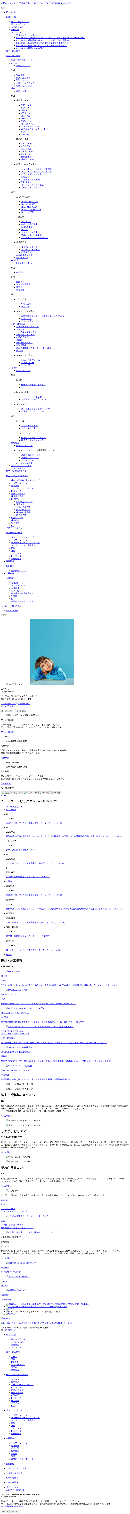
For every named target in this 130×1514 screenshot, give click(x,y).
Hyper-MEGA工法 (29, 207)
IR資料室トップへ (24, 502)
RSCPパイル (26, 151)
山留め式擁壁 (22, 337)
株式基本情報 (17, 496)
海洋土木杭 (26, 157)
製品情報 (20, 75)
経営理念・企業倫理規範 (22, 593)
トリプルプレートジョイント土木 (36, 171)
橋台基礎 (20, 290)
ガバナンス (16, 553)
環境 (13, 548)
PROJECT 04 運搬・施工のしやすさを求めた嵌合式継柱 (41, 46)
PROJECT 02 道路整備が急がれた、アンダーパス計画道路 (42, 40)
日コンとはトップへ (20, 22)
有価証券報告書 (23, 507)
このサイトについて (15, 1490)
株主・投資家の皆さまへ (17, 1375)
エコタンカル (27, 460)
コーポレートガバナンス (22, 488)
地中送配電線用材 (24, 342)
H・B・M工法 (27, 212)
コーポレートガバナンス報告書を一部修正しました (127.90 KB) (35, 863)
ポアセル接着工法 (29, 425)
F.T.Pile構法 (26, 182)
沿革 (13, 599)
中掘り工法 (26, 304)
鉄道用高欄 (21, 345)
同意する (5, 1511)
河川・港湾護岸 (23, 284)
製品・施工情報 (13, 1352)
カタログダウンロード (21, 466)
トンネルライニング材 (26, 332)
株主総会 (15, 520)
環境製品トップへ (24, 446)
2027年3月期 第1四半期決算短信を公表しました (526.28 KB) (34, 823)
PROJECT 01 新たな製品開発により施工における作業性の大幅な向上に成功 (50, 38)
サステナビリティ (14, 1410)
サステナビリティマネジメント (25, 543)
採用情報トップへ (19, 571)
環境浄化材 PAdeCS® (30, 455)
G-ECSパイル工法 (29, 247)
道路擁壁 (20, 282)
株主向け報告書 (23, 512)
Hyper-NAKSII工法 (29, 201)
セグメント (21, 329)
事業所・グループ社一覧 (22, 601)
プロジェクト (17, 32)
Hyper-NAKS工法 (29, 204)
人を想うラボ (17, 27)
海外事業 (15, 30)
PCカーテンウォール (30, 360)
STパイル (25, 113)
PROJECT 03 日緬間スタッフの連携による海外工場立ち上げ (43, 43)
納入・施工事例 (23, 78)
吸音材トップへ (23, 371)
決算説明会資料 (23, 510)
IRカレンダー (17, 518)
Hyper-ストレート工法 (31, 209)
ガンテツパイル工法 (30, 250)
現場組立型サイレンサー (32, 411)
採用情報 (10, 1464)
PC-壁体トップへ (24, 263)
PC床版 (19, 350)
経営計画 (15, 486)
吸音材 (14, 368)
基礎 (13, 88)
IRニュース (16, 491)
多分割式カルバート (25, 334)
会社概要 (15, 588)
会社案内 (10, 1438)
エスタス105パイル (30, 126)
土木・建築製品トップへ (27, 326)
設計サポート (22, 80)
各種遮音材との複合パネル (33, 399)
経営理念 (15, 1451)
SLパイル (25, 132)
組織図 (14, 596)
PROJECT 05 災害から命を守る (30, 48)
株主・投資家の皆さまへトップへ (26, 480)
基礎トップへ (22, 91)
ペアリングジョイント (31, 174)
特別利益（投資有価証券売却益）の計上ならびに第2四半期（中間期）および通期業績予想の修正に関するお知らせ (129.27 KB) (64, 836)
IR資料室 (15, 499)
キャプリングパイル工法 (32, 185)
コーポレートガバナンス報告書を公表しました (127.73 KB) (33, 950)
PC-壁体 (14, 260)
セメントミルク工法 (30, 232)
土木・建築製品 (18, 324)
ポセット (25, 387)
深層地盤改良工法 (24, 255)
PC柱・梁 (25, 365)
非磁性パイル (27, 159)
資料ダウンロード (24, 86)
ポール (14, 63)
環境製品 (15, 443)
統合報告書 (21, 515)
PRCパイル (26, 121)
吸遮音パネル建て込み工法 (33, 440)
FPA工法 (25, 177)
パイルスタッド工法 (30, 179)
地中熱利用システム (30, 187)
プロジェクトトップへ (26, 35)
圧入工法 (25, 306)
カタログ (5, 606)
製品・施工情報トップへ (22, 60)
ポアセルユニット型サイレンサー (36, 409)
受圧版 (19, 340)
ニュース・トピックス (16, 1468)
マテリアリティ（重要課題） (24, 545)
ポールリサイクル (24, 463)
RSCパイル (26, 149)
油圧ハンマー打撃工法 (31, 235)
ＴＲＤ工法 (26, 318)
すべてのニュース (14, 807)
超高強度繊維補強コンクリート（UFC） (34, 348)
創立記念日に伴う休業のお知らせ (21, 850)
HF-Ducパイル (27, 124)
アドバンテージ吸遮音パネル (34, 397)
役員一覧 (15, 591)
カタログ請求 (12, 1482)
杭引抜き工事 (22, 258)
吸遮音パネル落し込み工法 (33, 438)
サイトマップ (12, 1487)
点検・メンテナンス (25, 83)
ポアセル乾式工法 (29, 428)
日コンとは (11, 1334)
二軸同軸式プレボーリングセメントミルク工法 (42, 316)
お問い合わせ (16, 606)
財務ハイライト (18, 494)
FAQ (13, 525)
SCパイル (25, 108)
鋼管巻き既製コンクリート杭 (34, 129)
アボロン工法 (27, 321)
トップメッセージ (19, 483)
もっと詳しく (7, 1116)
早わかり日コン (18, 24)
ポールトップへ (23, 66)
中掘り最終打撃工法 (30, 224)
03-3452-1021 (11, 1330)
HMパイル (26, 118)
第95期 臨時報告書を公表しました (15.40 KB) (28, 877)
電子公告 (15, 523)
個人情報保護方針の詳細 (12, 1506)
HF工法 (24, 230)
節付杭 (24, 110)
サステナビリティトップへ (23, 537)
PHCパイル (26, 105)
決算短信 (20, 504)
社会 (13, 551)
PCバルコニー (27, 363)
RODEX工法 (27, 227)
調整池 (19, 287)
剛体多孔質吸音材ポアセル (33, 385)
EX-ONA (25, 134)
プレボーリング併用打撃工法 (34, 238)
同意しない (15, 1511)
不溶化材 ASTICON (30, 458)
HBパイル (25, 116)
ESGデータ (16, 556)
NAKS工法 (26, 222)
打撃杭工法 (26, 252)
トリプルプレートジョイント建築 (36, 169)
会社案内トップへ (19, 583)
